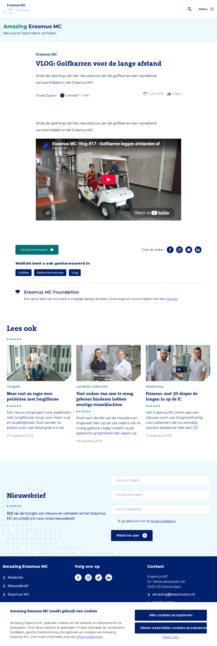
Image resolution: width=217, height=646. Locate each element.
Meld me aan (128, 535)
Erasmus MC (18, 594)
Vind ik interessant (34, 250)
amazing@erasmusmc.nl (173, 594)
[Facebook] (170, 249)
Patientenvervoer (50, 273)
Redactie (15, 577)
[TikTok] (98, 577)
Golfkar (23, 273)
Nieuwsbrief (18, 586)
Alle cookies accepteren (170, 615)
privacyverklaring (163, 521)
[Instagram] (179, 249)
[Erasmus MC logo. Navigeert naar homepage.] (16, 9)
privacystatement (89, 637)
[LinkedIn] (198, 249)
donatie (172, 299)
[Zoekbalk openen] (190, 9)
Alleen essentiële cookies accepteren (173, 628)
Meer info (171, 637)
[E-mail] (188, 249)
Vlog (74, 273)
